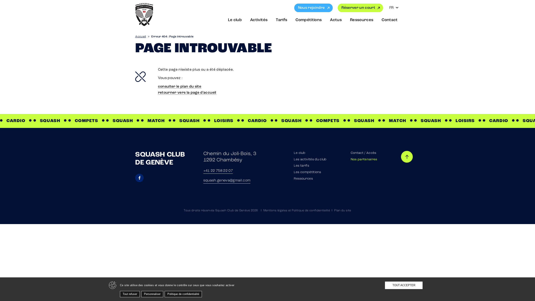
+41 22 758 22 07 (218, 171)
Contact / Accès (363, 153)
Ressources (361, 20)
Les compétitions (307, 172)
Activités (259, 20)
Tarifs (281, 20)
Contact (389, 20)
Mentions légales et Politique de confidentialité (296, 210)
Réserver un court (358, 8)
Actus (336, 20)
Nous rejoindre (311, 8)
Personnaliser (152, 294)
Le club (235, 20)
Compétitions (309, 20)
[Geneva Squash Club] (144, 14)
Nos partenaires (364, 159)
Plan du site (342, 210)
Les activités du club (310, 159)
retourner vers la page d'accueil (187, 92)
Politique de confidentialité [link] (183, 294)
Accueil (140, 36)
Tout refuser (130, 294)
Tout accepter (403, 285)
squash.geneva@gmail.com (227, 180)
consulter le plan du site (179, 86)
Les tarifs (301, 165)
